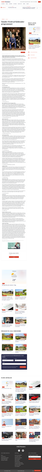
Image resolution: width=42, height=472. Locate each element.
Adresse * (3, 362)
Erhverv (10, 3)
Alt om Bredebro (17, 466)
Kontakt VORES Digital (21, 470)
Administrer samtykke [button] (4, 460)
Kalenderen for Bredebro (18, 457)
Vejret (27, 3)
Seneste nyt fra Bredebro (18, 455)
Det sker (15, 3)
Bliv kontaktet (22, 367)
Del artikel (22, 52)
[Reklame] (14, 245)
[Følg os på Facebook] (19, 451)
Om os (2, 455)
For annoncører (3, 456)
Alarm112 (3, 3)
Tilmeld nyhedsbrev (37, 470)
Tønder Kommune (17, 461)
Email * (16, 358)
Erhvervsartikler (17, 460)
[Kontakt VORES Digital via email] (23, 451)
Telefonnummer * (4, 358)
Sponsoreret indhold (18, 465)
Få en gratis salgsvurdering (19, 462)
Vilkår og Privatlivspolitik (4, 457)
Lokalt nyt (20, 3)
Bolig (7, 3)
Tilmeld (39, 1)
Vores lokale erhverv (18, 456)
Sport (24, 3)
